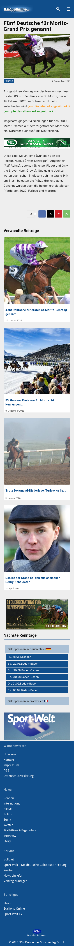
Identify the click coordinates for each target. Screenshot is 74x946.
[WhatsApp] (66, 214)
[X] (50, 214)
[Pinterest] (58, 214)
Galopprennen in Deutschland (27, 649)
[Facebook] (42, 214)
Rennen (9, 80)
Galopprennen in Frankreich (26, 701)
